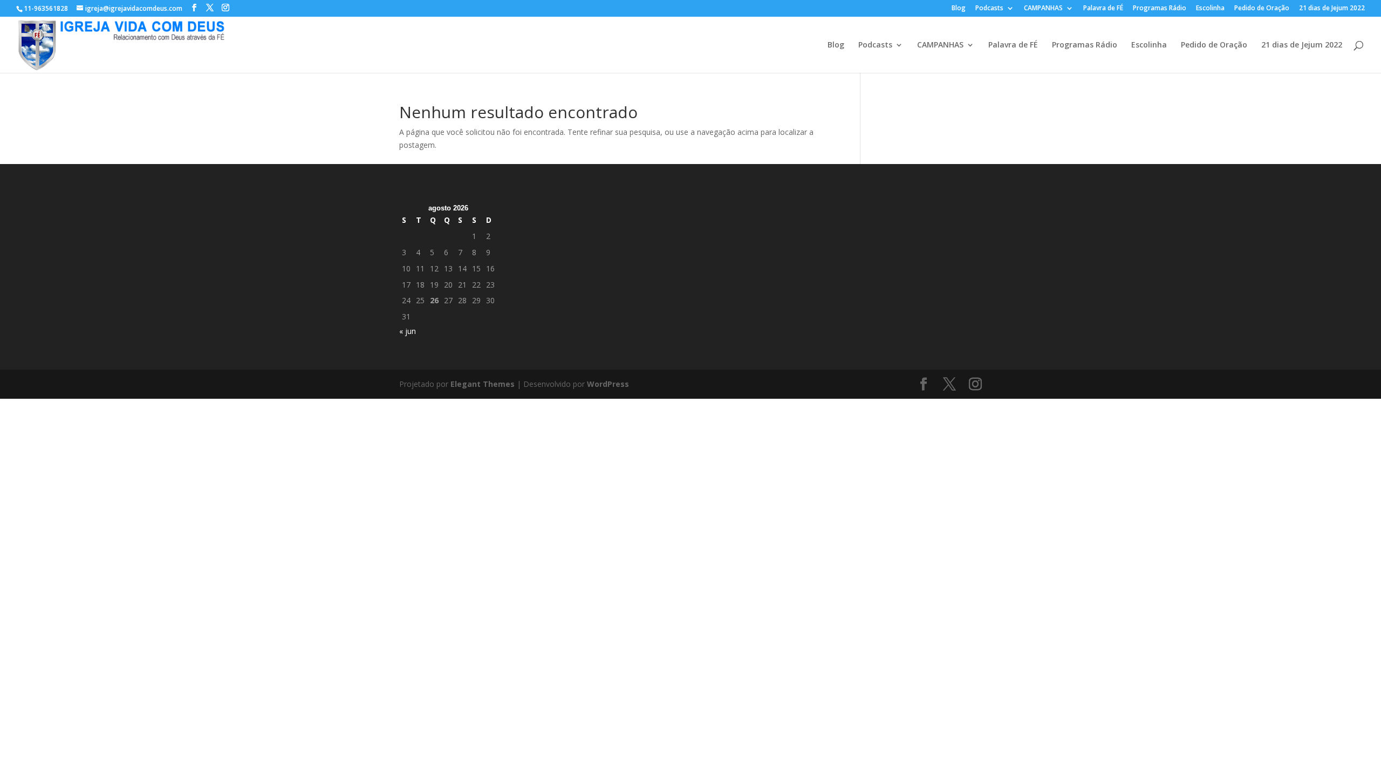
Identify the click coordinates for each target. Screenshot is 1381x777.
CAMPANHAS (1043, 8)
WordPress (608, 384)
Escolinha (1210, 8)
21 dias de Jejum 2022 (1332, 8)
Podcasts (989, 8)
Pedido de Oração (1261, 8)
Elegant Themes (482, 384)
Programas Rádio (1159, 8)
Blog (959, 8)
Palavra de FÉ (1103, 8)
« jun (407, 331)
